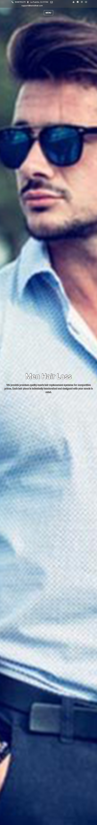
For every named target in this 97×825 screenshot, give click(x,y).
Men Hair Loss (48, 376)
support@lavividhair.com (32, 6)
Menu (48, 13)
